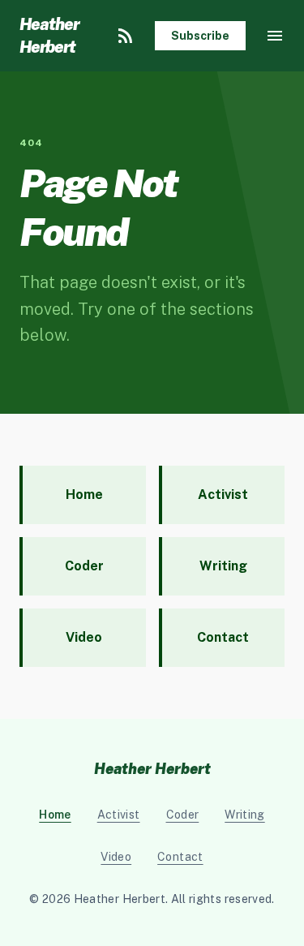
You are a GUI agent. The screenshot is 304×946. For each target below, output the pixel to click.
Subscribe (200, 35)
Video (116, 856)
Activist (118, 814)
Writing (244, 814)
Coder (182, 814)
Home (55, 814)
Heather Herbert (49, 36)
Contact (180, 856)
